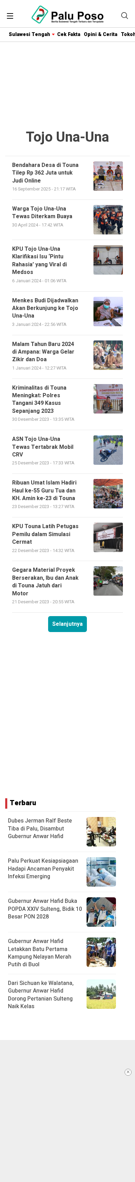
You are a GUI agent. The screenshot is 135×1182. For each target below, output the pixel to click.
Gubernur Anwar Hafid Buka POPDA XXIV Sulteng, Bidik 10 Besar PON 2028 (45, 909)
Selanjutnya (67, 624)
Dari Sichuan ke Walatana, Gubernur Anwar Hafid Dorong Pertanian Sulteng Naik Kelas (41, 995)
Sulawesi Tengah (29, 34)
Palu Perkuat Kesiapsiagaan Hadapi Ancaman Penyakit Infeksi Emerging (43, 869)
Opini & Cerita (100, 34)
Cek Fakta (68, 34)
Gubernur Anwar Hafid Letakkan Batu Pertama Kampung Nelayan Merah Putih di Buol (39, 953)
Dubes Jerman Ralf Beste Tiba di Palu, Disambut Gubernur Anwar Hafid (40, 829)
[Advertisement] (67, 1111)
